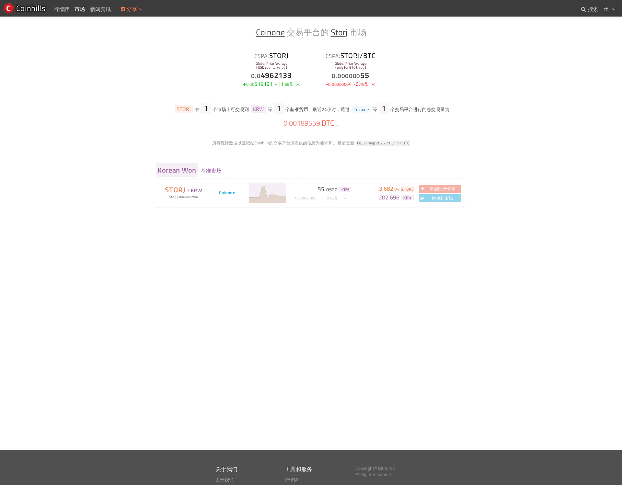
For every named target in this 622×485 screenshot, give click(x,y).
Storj (339, 32)
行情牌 (291, 479)
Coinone (270, 32)
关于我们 (224, 479)
